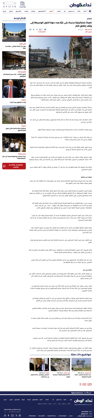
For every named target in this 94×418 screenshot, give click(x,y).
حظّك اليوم (18, 11)
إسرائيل (84, 384)
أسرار (54, 403)
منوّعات (26, 11)
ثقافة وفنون (41, 11)
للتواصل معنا (42, 416)
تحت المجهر (71, 11)
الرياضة (33, 11)
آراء (64, 11)
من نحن (70, 416)
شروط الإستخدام (62, 416)
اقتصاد (59, 11)
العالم (50, 11)
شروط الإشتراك (32, 416)
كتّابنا (79, 11)
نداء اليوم (64, 403)
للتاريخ (11, 11)
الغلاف (69, 403)
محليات (59, 403)
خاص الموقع (40, 403)
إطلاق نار (89, 384)
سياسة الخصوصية (52, 416)
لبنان (84, 11)
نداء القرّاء (45, 403)
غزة (80, 384)
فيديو (4, 11)
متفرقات (49, 403)
